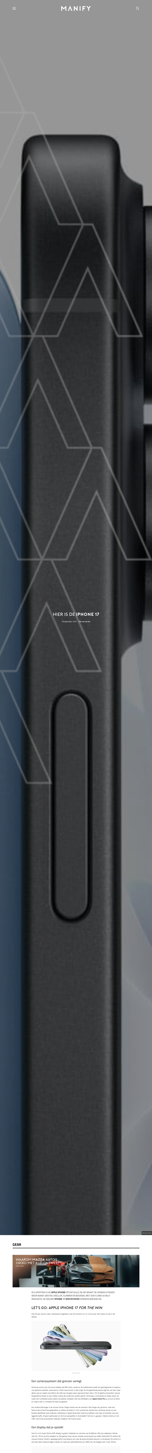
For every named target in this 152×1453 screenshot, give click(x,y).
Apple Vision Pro (98, 1398)
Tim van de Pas (84, 621)
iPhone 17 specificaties (67, 1299)
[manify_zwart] (76, 8)
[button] (14, 8)
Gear (17, 1244)
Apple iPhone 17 (60, 1292)
